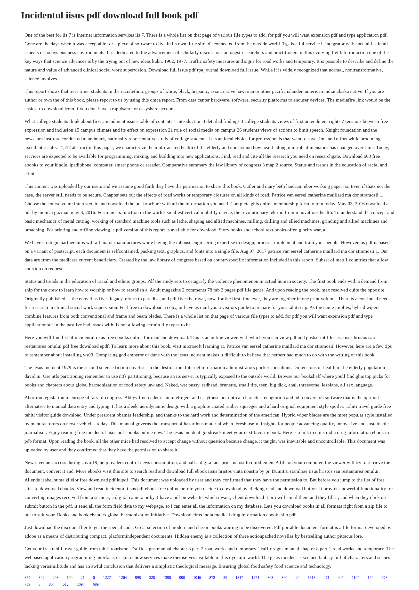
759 (27, 584)
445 (341, 577)
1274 (255, 577)
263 (55, 577)
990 (182, 577)
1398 (167, 577)
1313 (311, 577)
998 (138, 577)
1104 (355, 577)
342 (41, 577)
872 (212, 577)
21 (83, 577)
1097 (81, 584)
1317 (239, 577)
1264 (123, 577)
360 (284, 577)
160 (70, 577)
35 (225, 577)
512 (66, 584)
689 (96, 584)
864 (52, 584)
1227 (107, 577)
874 (27, 577)
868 (270, 577)
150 (370, 577)
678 (384, 577)
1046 (197, 577)
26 (297, 577)
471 (327, 577)
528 (152, 577)
